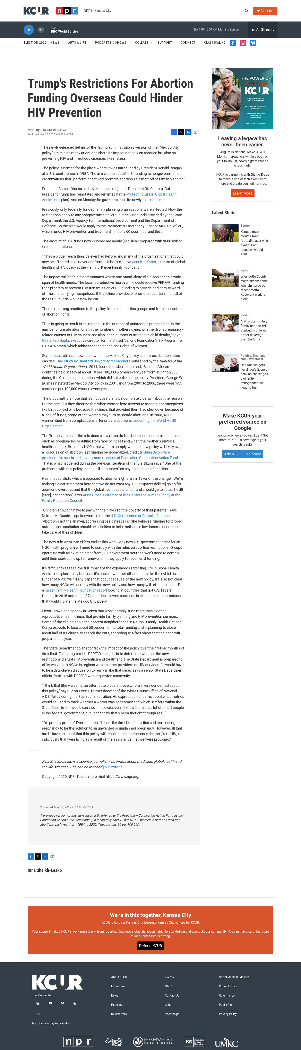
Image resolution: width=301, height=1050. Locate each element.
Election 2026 (35, 42)
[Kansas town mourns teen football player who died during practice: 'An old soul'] (225, 233)
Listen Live (118, 986)
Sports (245, 225)
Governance (227, 995)
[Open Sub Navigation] (62, 42)
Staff (168, 986)
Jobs (168, 1004)
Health (245, 315)
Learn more (242, 193)
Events (169, 977)
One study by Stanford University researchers (93, 361)
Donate (267, 11)
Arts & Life (77, 42)
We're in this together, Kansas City (150, 915)
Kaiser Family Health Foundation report (76, 590)
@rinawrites (112, 767)
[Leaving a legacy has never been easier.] (242, 98)
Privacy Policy (228, 1014)
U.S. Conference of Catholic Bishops (140, 516)
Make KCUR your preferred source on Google (242, 422)
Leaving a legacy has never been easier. (242, 141)
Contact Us (172, 995)
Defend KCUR (150, 945)
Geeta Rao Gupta (55, 340)
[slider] (47, 29)
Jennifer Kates (144, 262)
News (55, 42)
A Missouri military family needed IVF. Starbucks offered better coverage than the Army (254, 330)
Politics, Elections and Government (253, 357)
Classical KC (215, 42)
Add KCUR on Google (242, 453)
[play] (28, 29)
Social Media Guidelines (234, 977)
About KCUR (119, 977)
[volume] (40, 29)
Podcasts (117, 1004)
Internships (172, 1014)
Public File (225, 1004)
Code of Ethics (228, 986)
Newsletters (119, 1014)
